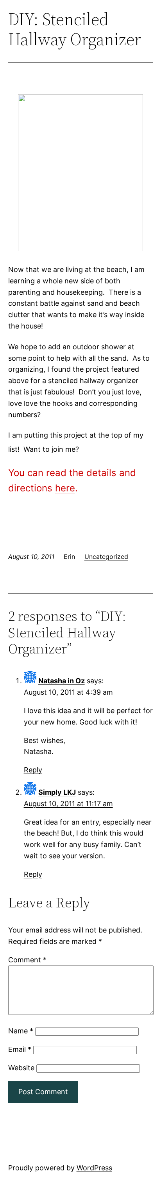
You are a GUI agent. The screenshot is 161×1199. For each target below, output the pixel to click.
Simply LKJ (57, 792)
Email (19, 1049)
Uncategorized (106, 556)
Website (21, 1068)
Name (20, 1031)
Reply (33, 770)
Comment (27, 960)
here (65, 488)
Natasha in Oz (61, 681)
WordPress (94, 1168)
